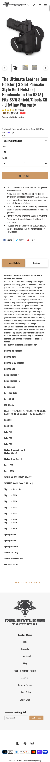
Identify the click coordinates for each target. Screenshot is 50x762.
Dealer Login (25, 699)
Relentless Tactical (22, 760)
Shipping (5, 117)
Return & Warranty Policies (25, 670)
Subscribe (36, 718)
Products (25, 649)
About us (25, 678)
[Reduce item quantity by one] (4, 163)
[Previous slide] (4, 68)
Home (25, 641)
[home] (14, 5)
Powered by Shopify (34, 760)
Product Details (13, 262)
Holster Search (25, 656)
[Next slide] (45, 68)
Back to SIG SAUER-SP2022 (27, 582)
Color (4, 146)
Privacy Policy (25, 692)
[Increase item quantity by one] (45, 163)
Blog (25, 663)
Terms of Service (25, 685)
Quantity (4, 158)
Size (3, 135)
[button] (8, 109)
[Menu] (45, 5)
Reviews (36, 262)
